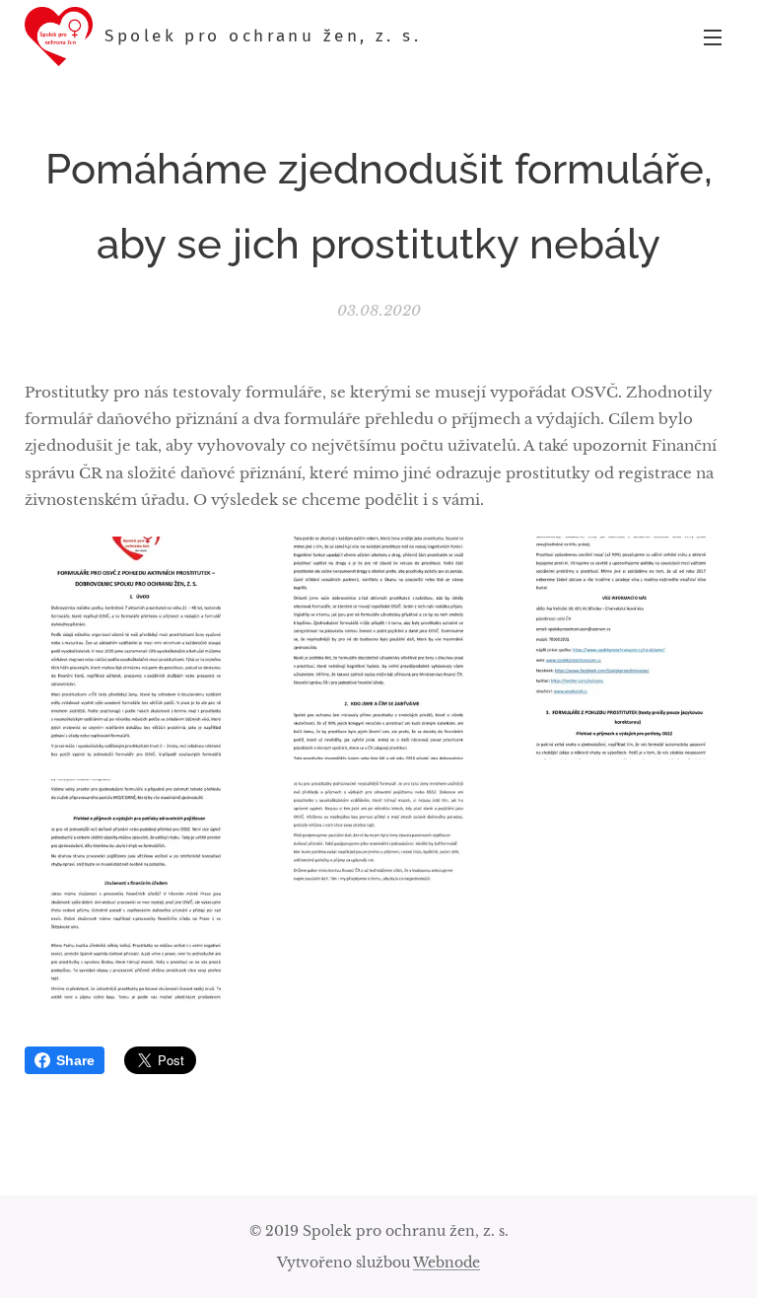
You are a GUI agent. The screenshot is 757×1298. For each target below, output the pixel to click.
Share (75, 1060)
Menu (712, 36)
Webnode (446, 1262)
